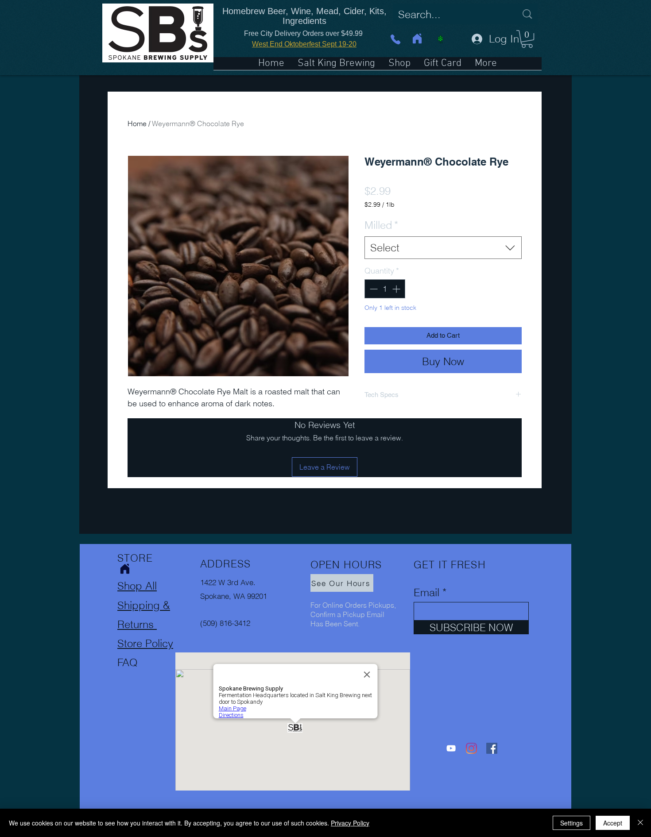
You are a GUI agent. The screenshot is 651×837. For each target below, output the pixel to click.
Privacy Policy (350, 822)
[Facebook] (491, 748)
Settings (571, 822)
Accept (612, 822)
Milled (381, 225)
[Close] (640, 823)
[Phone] (395, 39)
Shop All (137, 585)
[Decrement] (373, 289)
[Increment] (397, 289)
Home (137, 123)
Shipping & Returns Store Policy (145, 624)
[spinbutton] (385, 289)
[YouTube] (451, 748)
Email (426, 592)
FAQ (127, 662)
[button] (527, 39)
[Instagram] (471, 748)
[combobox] (443, 247)
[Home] (417, 38)
